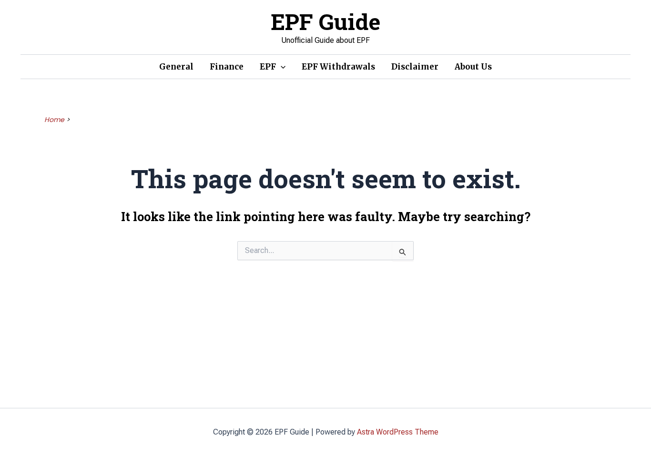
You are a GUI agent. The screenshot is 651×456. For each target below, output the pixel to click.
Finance (227, 66)
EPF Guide (325, 21)
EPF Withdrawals (338, 66)
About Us (473, 66)
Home (54, 119)
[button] (280, 67)
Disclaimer (414, 66)
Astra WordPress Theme (397, 431)
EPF (268, 66)
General (176, 66)
